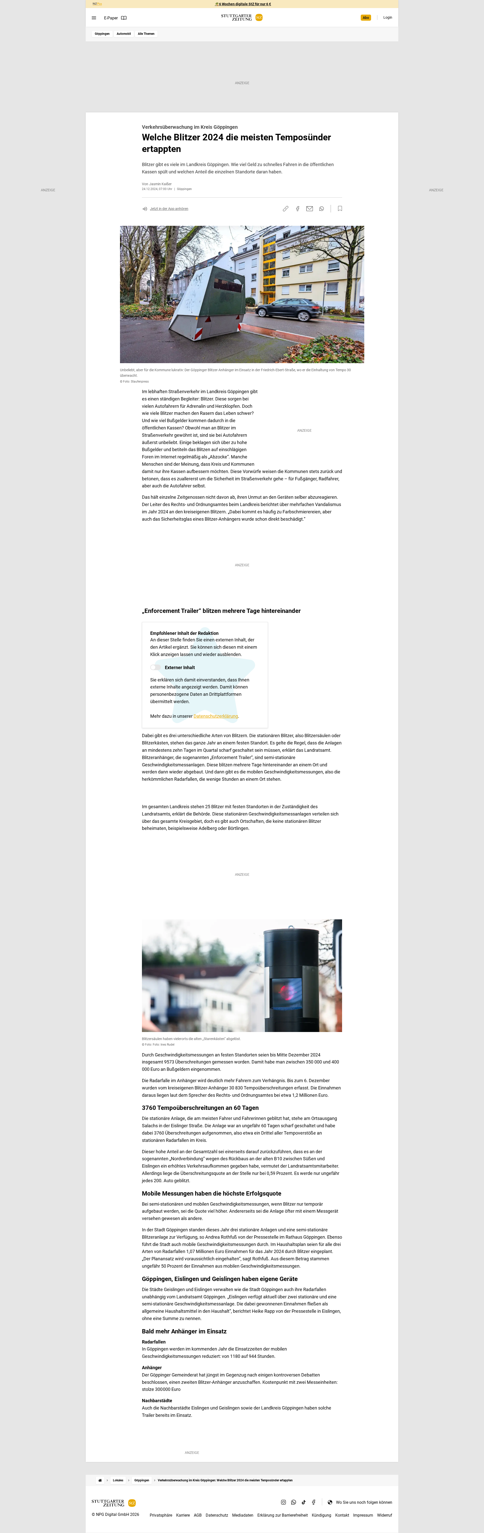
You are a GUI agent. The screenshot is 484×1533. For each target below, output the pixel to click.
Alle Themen (146, 34)
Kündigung (321, 1515)
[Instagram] (284, 1502)
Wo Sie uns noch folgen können (364, 1502)
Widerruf (384, 1515)
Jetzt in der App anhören (169, 209)
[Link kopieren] (286, 209)
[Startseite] (100, 1480)
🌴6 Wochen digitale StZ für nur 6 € (243, 4)
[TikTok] (304, 1502)
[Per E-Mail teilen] (310, 209)
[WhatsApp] (294, 1502)
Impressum (363, 1515)
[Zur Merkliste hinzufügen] (338, 209)
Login (387, 17)
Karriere (183, 1515)
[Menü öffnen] (94, 18)
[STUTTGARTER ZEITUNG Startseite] (242, 17)
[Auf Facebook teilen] (298, 209)
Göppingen (102, 34)
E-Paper (111, 18)
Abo (366, 18)
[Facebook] (314, 1502)
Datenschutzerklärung (216, 716)
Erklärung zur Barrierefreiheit (282, 1515)
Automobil (124, 34)
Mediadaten (242, 1515)
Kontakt (342, 1515)
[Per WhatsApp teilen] (321, 209)
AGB (198, 1515)
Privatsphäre (161, 1515)
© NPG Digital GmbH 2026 (115, 1514)
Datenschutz (217, 1515)
